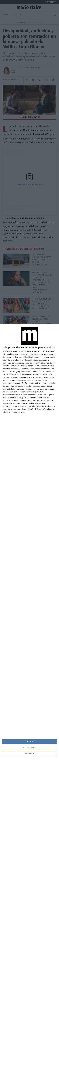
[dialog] (29, 702)
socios (23, 351)
